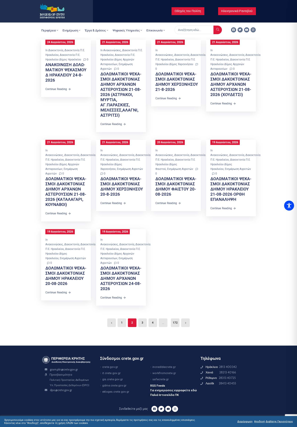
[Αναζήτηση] (217, 30)
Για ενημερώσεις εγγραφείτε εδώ (173, 390)
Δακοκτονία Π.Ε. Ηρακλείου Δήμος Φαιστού (175, 164)
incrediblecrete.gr (164, 367)
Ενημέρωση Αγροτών (130, 169)
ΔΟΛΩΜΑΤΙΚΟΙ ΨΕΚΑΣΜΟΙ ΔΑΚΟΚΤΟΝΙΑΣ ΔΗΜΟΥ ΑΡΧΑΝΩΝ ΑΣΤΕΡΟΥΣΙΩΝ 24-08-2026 (120, 278)
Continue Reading (56, 89)
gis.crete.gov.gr (112, 379)
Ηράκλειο (221, 367)
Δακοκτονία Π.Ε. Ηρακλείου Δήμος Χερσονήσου (120, 164)
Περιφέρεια (48, 30)
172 (175, 322)
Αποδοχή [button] (259, 421)
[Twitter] (240, 29)
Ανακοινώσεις (112, 50)
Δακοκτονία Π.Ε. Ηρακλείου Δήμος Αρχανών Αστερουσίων (117, 59)
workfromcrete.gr (164, 373)
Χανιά (221, 372)
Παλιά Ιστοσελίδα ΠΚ (164, 395)
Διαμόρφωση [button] (244, 421)
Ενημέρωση (70, 30)
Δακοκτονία (55, 50)
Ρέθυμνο (221, 378)
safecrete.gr (160, 379)
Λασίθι (221, 383)
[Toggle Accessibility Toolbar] (289, 205)
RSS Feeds (157, 385)
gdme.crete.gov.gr (114, 385)
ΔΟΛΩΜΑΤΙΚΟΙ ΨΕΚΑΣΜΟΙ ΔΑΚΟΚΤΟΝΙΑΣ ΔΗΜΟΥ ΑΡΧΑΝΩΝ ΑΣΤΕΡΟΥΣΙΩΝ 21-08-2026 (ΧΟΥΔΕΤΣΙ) (230, 84)
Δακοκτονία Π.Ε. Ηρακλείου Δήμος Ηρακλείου (230, 164)
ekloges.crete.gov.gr (115, 391)
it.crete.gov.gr (111, 373)
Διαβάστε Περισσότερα (279, 421)
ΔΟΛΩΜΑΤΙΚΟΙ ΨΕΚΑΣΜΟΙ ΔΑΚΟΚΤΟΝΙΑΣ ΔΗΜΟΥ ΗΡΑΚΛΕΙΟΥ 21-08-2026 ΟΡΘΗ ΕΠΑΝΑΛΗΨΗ (230, 189)
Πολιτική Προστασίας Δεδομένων (69, 379)
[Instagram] (253, 29)
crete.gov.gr (110, 367)
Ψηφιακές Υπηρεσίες (126, 30)
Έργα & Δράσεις (95, 30)
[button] (188, 11)
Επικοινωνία (154, 30)
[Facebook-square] (233, 29)
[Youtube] (246, 29)
